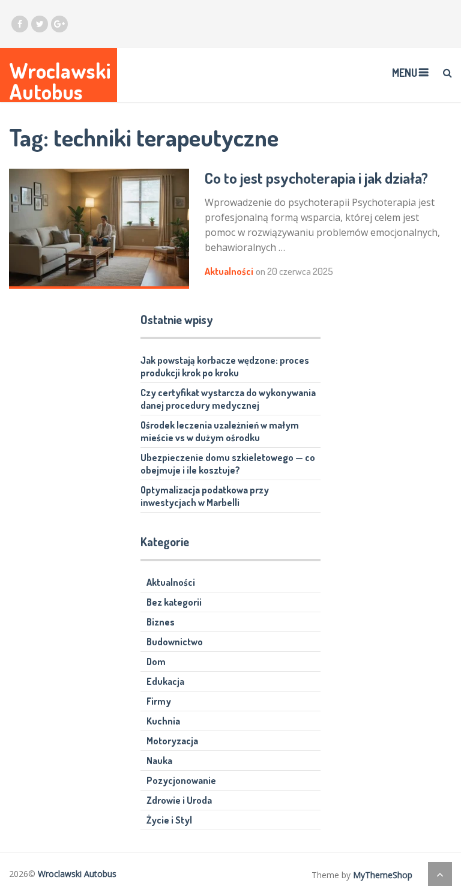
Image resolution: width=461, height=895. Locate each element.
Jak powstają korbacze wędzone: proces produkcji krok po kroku (224, 366)
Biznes (160, 622)
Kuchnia (163, 721)
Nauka (159, 761)
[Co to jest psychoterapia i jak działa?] (99, 229)
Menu (404, 72)
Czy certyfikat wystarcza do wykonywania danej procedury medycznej (228, 399)
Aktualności (229, 271)
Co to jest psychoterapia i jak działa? (316, 177)
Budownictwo (174, 642)
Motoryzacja (172, 741)
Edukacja (165, 681)
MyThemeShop (382, 875)
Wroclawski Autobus (60, 81)
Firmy (158, 701)
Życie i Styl (169, 820)
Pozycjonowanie (181, 780)
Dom (156, 661)
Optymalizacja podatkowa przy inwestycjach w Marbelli (204, 496)
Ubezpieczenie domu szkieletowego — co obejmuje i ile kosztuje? (227, 463)
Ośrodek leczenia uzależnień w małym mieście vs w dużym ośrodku (219, 431)
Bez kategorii (174, 602)
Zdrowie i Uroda (179, 800)
